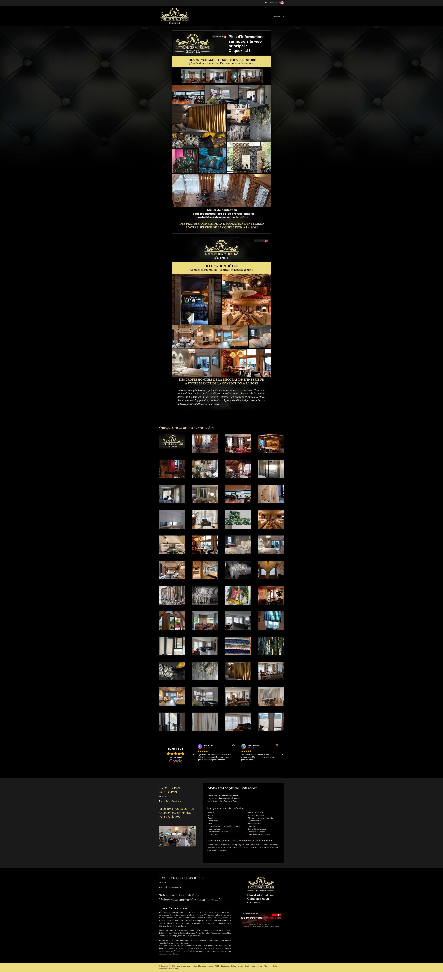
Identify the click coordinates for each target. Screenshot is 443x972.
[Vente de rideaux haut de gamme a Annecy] (172, 705)
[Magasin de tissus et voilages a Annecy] (238, 604)
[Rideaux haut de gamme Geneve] (238, 705)
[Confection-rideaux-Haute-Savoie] (271, 503)
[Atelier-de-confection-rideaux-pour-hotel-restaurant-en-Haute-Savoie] (172, 477)
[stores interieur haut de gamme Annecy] (172, 654)
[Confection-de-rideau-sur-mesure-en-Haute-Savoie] (271, 477)
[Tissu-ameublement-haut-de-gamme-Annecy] (238, 654)
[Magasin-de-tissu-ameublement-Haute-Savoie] (205, 604)
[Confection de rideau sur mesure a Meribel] (238, 477)
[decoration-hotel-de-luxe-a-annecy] (172, 553)
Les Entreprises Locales (187, 966)
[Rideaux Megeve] (271, 705)
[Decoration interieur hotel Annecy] (238, 579)
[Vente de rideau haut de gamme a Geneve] (238, 680)
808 (170, 966)
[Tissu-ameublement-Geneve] (205, 654)
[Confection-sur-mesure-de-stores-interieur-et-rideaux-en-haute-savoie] (172, 528)
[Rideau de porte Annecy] (205, 730)
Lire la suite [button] (245, 765)
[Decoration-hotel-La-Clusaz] (238, 553)
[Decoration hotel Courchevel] (271, 528)
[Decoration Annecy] (238, 452)
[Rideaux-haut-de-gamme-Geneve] (205, 629)
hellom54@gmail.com (173, 801)
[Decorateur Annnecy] (172, 448)
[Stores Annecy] (172, 730)
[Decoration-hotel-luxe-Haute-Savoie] (172, 579)
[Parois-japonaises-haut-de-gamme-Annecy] (271, 604)
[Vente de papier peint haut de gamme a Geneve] (205, 680)
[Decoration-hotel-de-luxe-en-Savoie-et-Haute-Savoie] (205, 553)
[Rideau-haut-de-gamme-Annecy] (172, 629)
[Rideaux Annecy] (238, 730)
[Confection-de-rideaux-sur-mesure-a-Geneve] (205, 503)
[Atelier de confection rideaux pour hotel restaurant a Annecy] (271, 452)
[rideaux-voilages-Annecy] (238, 629)
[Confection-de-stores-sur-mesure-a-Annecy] (238, 503)
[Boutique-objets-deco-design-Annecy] (205, 477)
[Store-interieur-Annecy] (271, 629)
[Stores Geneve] (271, 730)
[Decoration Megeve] (205, 452)
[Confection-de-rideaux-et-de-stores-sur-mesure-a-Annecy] (172, 503)
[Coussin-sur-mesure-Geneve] (238, 528)
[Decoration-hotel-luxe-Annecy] (271, 553)
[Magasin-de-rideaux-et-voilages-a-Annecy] (172, 604)
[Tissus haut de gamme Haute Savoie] (271, 654)
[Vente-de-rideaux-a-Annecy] (271, 680)
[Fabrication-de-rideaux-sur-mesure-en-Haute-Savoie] (271, 579)
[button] (282, 756)
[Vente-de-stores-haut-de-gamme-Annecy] (205, 705)
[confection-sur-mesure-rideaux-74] (205, 528)
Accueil (277, 16)
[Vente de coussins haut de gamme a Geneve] (172, 680)
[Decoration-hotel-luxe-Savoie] (205, 579)
